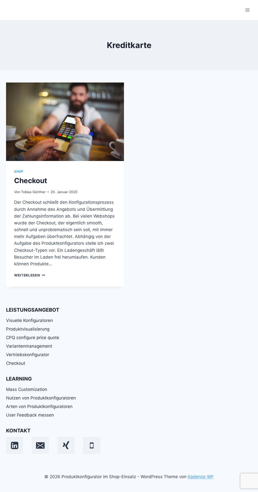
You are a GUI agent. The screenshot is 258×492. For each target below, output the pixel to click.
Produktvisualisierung (27, 329)
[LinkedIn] (14, 445)
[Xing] (66, 445)
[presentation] (65, 122)
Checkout (30, 180)
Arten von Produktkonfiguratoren (39, 406)
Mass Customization (26, 389)
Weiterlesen (29, 275)
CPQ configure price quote (32, 337)
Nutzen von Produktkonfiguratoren (41, 397)
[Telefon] (91, 445)
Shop (18, 171)
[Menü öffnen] (247, 10)
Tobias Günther (33, 192)
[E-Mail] (40, 445)
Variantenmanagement (29, 346)
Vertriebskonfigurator (27, 354)
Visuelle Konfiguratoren (29, 320)
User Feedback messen (30, 415)
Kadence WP (201, 476)
